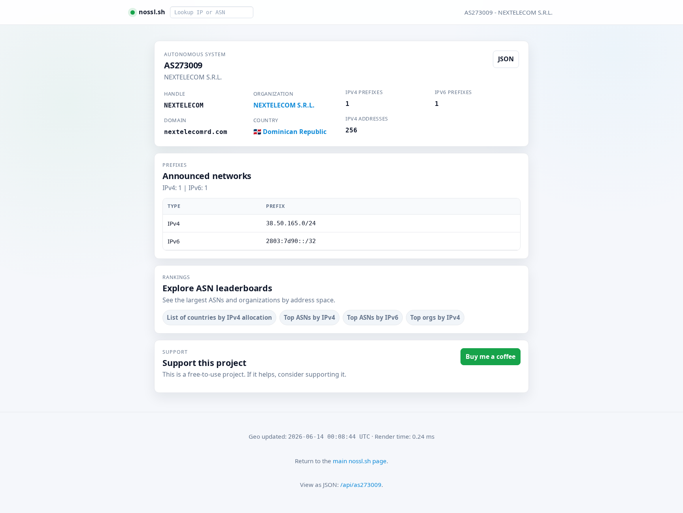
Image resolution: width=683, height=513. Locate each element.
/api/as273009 (360, 484)
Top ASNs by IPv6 (372, 317)
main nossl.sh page (360, 461)
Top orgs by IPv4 (435, 317)
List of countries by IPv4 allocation (219, 317)
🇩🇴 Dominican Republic (289, 131)
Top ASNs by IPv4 (309, 317)
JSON (506, 59)
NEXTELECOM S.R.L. (284, 105)
